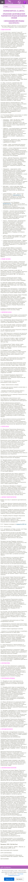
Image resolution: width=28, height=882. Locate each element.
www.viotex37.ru (17, 195)
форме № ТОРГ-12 (21, 524)
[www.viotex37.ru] (9, 2)
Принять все (9, 879)
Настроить (19, 879)
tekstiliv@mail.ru (7, 203)
